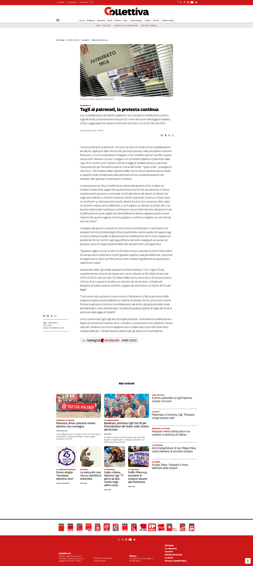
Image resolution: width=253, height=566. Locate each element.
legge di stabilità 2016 (53, 328)
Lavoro (81, 20)
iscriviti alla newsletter (126, 25)
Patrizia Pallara (61, 431)
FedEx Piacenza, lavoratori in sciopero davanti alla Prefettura (137, 477)
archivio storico (149, 25)
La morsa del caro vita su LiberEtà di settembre (90, 475)
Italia (125, 20)
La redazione (71, 2)
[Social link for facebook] (184, 2)
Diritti (110, 20)
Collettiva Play (168, 20)
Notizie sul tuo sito (173, 554)
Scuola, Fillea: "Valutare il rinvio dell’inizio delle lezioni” (170, 466)
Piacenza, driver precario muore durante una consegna (75, 424)
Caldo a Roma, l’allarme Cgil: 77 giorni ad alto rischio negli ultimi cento (114, 479)
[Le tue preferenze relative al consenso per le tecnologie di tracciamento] (248, 561)
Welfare (118, 20)
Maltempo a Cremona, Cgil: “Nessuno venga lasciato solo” (173, 416)
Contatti (60, 2)
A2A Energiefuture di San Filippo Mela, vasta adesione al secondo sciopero (174, 449)
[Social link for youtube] (191, 2)
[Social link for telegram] (196, 2)
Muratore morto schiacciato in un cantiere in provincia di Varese (171, 433)
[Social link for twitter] (181, 2)
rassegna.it (85, 40)
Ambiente (91, 20)
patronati (53, 323)
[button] (162, 135)
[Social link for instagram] (188, 2)
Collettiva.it (65, 553)
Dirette (156, 20)
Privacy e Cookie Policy (176, 561)
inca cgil (47, 325)
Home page (60, 40)
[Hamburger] (57, 20)
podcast (107, 25)
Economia (101, 20)
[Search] (93, 2)
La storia (169, 557)
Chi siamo (169, 545)
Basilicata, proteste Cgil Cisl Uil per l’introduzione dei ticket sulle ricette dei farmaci (126, 426)
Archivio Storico (73, 40)
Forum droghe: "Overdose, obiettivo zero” (65, 475)
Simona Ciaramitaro (62, 483)
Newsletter (84, 2)
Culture (148, 20)
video (98, 25)
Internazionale (136, 20)
